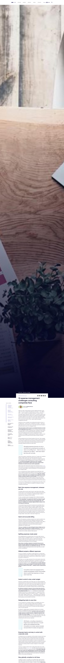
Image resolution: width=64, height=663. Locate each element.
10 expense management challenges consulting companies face (10, 406)
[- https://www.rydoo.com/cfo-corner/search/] (51, 2)
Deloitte (43, 465)
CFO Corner (20, 392)
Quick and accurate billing (10, 414)
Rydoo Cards (29, 647)
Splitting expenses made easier (10, 417)
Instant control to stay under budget (10, 424)
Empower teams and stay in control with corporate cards (10, 430)
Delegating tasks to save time (10, 427)
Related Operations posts (10, 445)
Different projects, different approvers (10, 420)
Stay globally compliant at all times (10, 434)
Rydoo (31, 590)
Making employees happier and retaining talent (10, 441)
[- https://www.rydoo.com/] (46, 2)
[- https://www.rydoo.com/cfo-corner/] (13, 2)
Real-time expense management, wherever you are (10, 411)
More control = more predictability (10, 438)
